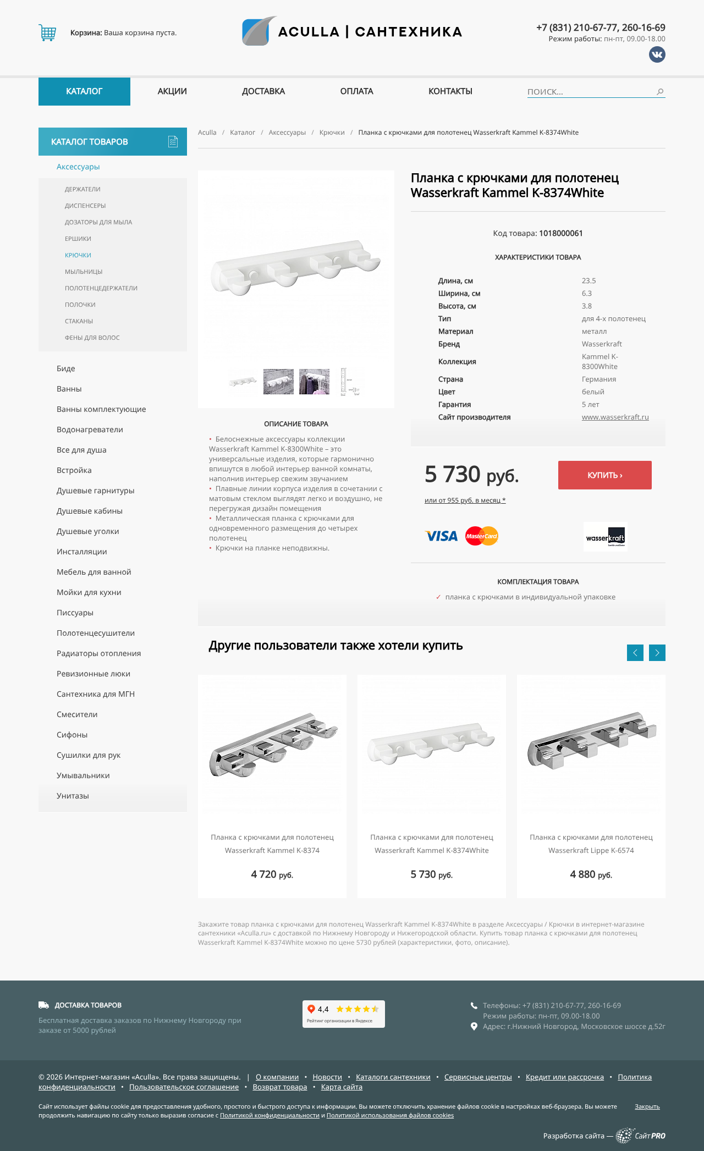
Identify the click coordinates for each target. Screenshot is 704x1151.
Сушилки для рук (88, 755)
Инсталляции (82, 552)
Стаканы (79, 321)
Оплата (356, 91)
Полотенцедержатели (101, 288)
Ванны (69, 389)
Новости (327, 1077)
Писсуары (75, 613)
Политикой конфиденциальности (270, 1115)
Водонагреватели (90, 430)
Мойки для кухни (89, 592)
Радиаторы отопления (99, 653)
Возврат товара (279, 1087)
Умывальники (83, 775)
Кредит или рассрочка (565, 1077)
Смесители (77, 714)
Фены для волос (92, 338)
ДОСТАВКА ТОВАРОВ (88, 1005)
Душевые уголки (88, 531)
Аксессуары (78, 167)
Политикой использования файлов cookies (390, 1115)
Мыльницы (83, 272)
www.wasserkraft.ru (615, 417)
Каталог (84, 91)
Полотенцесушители (96, 633)
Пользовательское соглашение (184, 1087)
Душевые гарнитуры (96, 491)
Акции (172, 91)
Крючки (78, 255)
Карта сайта (342, 1087)
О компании (277, 1077)
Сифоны (72, 735)
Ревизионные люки (93, 674)
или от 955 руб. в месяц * (465, 500)
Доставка (264, 91)
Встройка (74, 470)
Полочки (80, 305)
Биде (66, 369)
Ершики (78, 239)
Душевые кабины (90, 511)
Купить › (604, 475)
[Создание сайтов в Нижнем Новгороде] (640, 1141)
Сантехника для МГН (96, 694)
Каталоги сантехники (393, 1077)
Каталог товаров (89, 141)
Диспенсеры (85, 206)
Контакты (450, 91)
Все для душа (82, 450)
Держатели (83, 189)
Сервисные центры (478, 1077)
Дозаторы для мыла (98, 222)
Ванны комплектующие (101, 409)
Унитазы (73, 796)
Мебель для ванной (94, 572)
